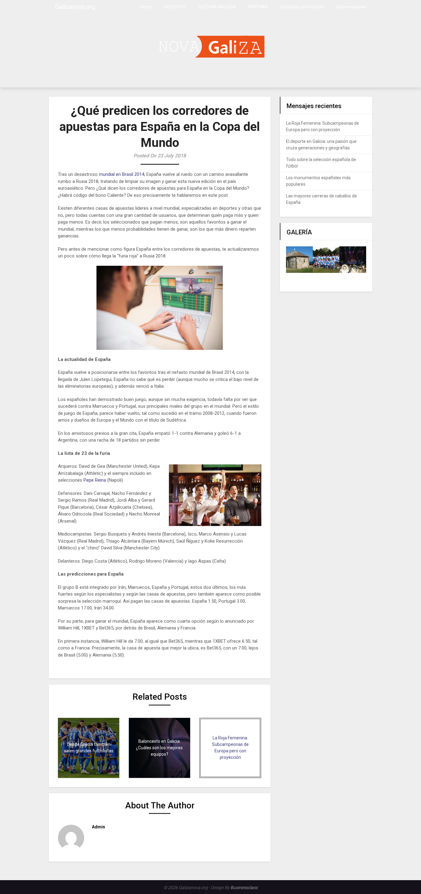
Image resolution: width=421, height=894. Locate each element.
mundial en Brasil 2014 (121, 174)
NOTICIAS (258, 6)
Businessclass (244, 887)
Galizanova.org (75, 6)
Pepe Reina (95, 480)
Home (146, 6)
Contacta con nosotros (302, 6)
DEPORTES (175, 6)
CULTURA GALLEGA (217, 6)
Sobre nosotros (351, 6)
